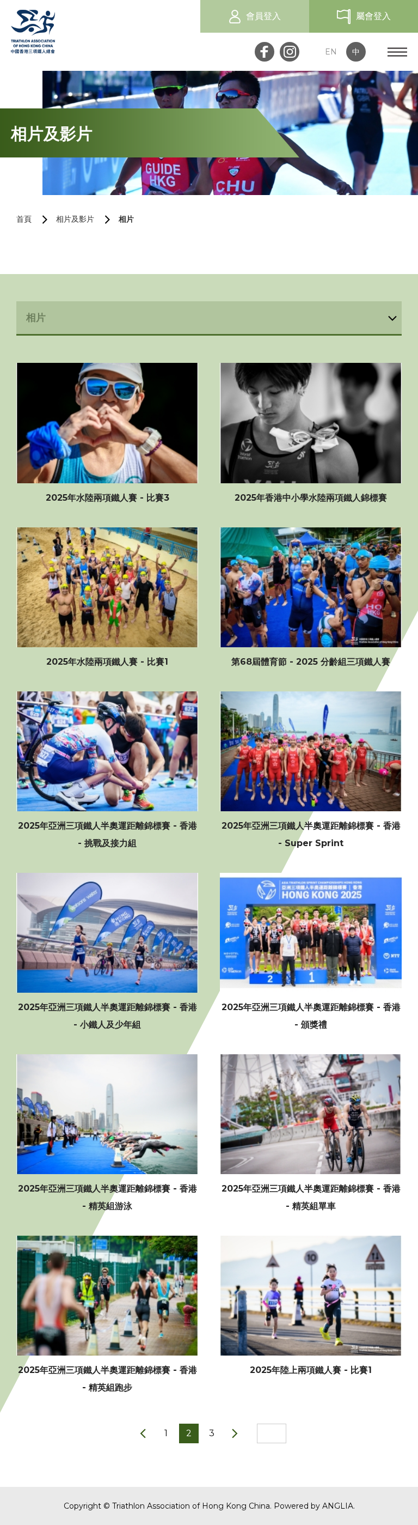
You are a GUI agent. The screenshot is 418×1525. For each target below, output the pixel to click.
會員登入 (263, 16)
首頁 (24, 219)
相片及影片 (75, 219)
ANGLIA (337, 1506)
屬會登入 (373, 16)
